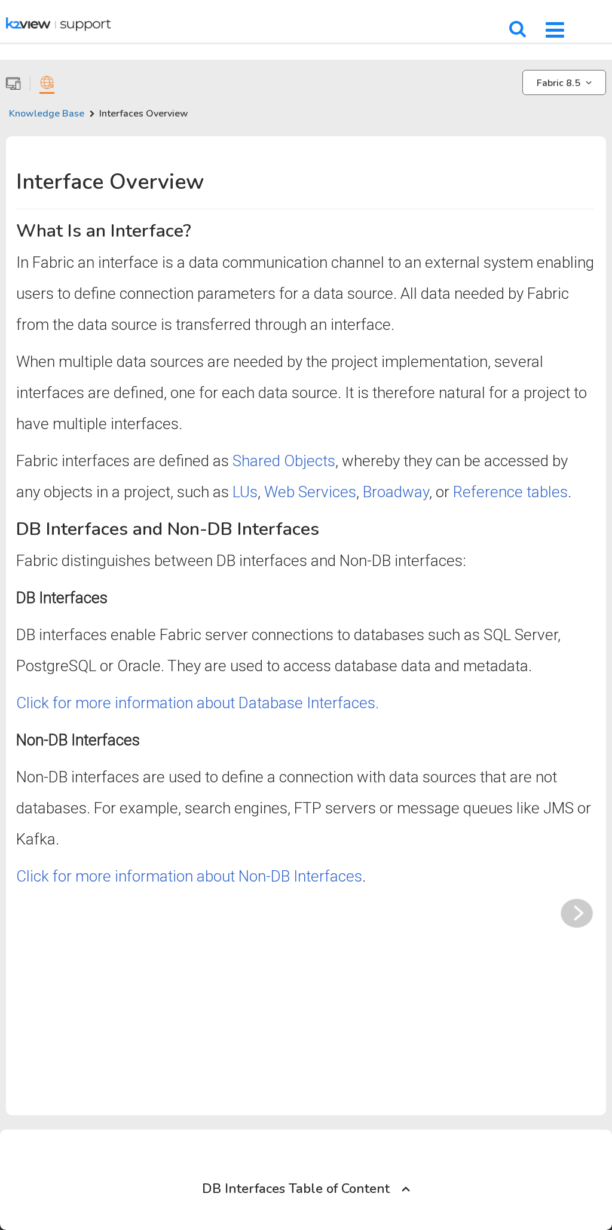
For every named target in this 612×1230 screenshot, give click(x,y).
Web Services (310, 492)
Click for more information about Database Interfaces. (197, 703)
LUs (245, 492)
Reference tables (510, 492)
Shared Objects (283, 461)
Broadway (396, 492)
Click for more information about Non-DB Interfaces (189, 876)
